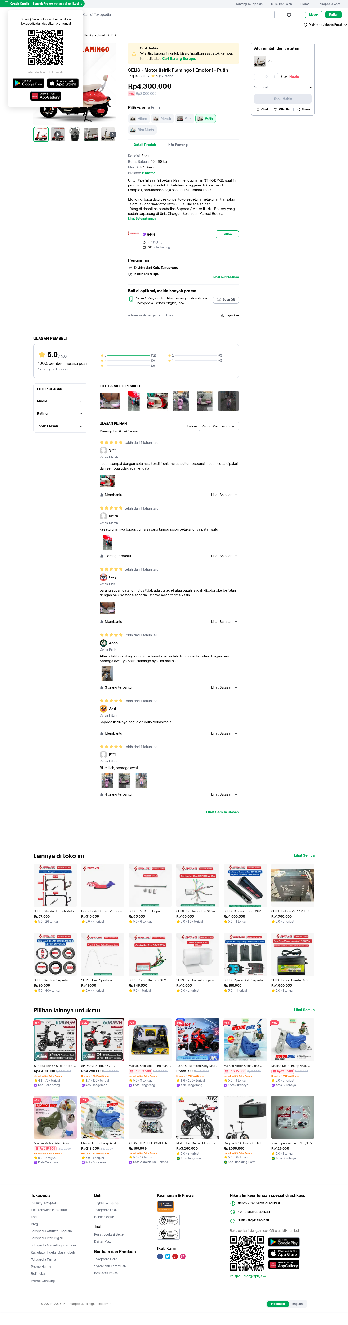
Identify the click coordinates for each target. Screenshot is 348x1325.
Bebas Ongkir (104, 1217)
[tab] (145, 145)
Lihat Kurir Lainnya (226, 277)
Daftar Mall (102, 1241)
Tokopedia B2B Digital (47, 1238)
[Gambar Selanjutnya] (113, 134)
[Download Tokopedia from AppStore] (284, 1253)
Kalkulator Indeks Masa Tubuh (53, 1252)
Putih (209, 118)
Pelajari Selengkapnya (246, 1276)
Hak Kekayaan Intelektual (49, 1210)
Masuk (313, 14)
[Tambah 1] (274, 76)
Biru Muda (146, 130)
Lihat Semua (304, 855)
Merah (166, 118)
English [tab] (297, 1304)
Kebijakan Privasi (106, 1273)
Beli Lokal (38, 1274)
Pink (188, 118)
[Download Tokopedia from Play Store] (284, 1242)
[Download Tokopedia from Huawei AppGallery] (284, 1264)
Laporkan (232, 315)
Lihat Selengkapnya (142, 218)
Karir (34, 1217)
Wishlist (285, 109)
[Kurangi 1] (258, 76)
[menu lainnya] (236, 442)
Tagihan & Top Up (106, 1203)
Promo (305, 4)
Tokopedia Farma (43, 1259)
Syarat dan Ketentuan (110, 1266)
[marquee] (183, 53)
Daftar (333, 14)
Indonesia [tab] (278, 1304)
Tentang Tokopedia (249, 4)
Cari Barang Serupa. (179, 59)
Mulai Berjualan (281, 4)
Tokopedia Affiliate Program (51, 1231)
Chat (264, 109)
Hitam (142, 118)
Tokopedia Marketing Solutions (53, 1245)
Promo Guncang (43, 1281)
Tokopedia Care (329, 4)
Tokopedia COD (105, 1210)
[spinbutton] (266, 76)
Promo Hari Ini (41, 1266)
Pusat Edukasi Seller (109, 1234)
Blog (34, 1224)
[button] (325, 24)
